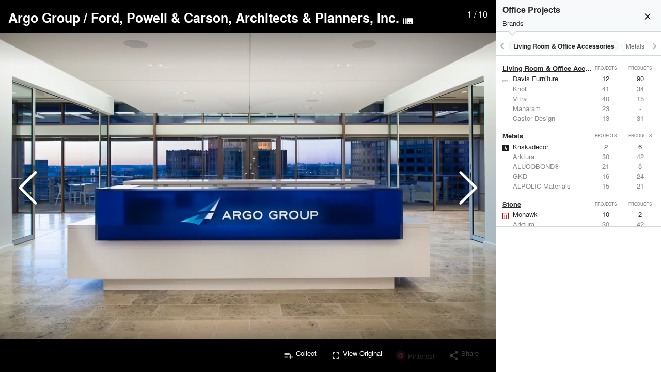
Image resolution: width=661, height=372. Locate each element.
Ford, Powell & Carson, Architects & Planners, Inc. (245, 17)
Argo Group (44, 17)
